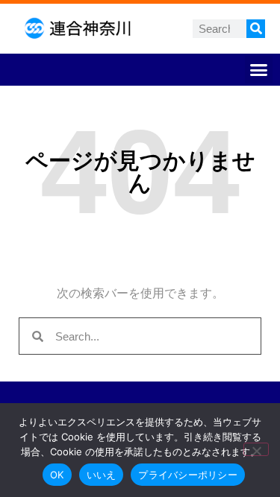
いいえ (101, 475)
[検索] (255, 28)
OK (57, 475)
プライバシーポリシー (187, 475)
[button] (259, 70)
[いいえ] (256, 449)
